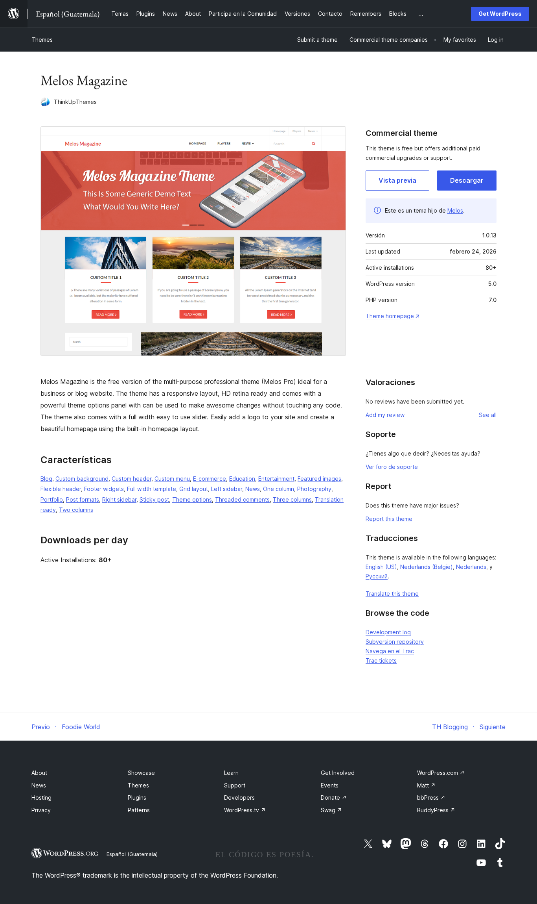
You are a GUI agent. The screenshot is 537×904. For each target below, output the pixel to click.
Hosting (41, 797)
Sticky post (154, 499)
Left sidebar (226, 488)
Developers (239, 797)
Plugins (137, 797)
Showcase (141, 772)
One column (278, 488)
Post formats (82, 499)
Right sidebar (119, 499)
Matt (426, 785)
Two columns (76, 509)
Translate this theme (392, 593)
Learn (231, 772)
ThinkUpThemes (75, 101)
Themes (42, 39)
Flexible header (60, 488)
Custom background (82, 478)
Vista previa (397, 180)
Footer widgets (104, 488)
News (252, 488)
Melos (455, 210)
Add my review (385, 414)
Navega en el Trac (390, 651)
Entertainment (276, 478)
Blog (46, 478)
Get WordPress (500, 13)
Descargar (467, 180)
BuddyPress (436, 810)
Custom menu (172, 478)
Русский (377, 576)
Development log (388, 632)
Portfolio (51, 499)
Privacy (41, 810)
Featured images (319, 478)
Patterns (139, 810)
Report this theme (389, 518)
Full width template (151, 488)
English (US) (381, 566)
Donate (334, 797)
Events (329, 785)
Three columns (292, 499)
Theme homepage (390, 316)
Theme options (192, 499)
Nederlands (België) (426, 566)
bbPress (431, 797)
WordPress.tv (245, 810)
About (39, 772)
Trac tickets (381, 660)
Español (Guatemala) (132, 854)
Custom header (131, 478)
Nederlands (471, 566)
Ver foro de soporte (392, 466)
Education (242, 478)
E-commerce (209, 478)
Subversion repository (395, 641)
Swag (331, 810)
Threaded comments (242, 499)
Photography (314, 488)
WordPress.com (441, 772)
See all (488, 414)
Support (234, 785)
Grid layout (193, 488)
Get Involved (338, 772)
